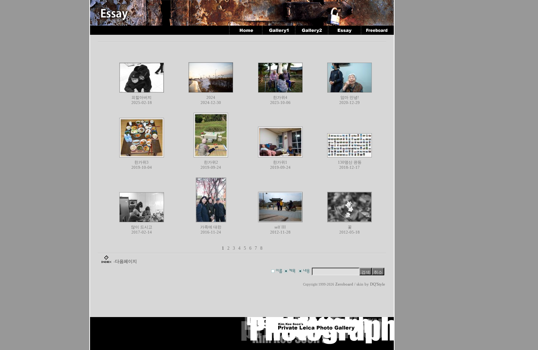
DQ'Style (377, 284)
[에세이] (344, 33)
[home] (245, 33)
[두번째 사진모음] (311, 33)
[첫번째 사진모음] (278, 33)
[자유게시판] (377, 33)
